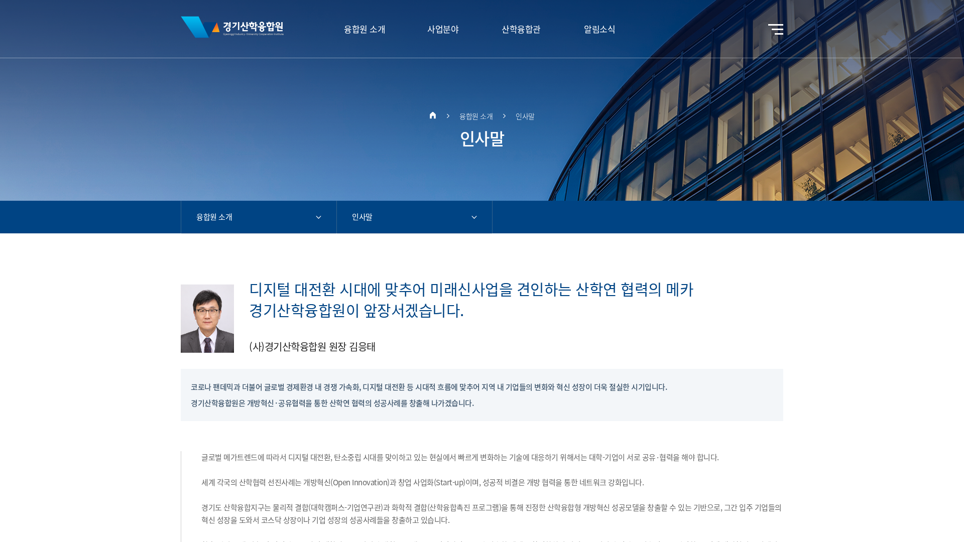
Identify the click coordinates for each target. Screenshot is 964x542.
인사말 (362, 216)
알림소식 (599, 29)
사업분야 (442, 29)
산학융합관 (521, 29)
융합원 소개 (364, 29)
